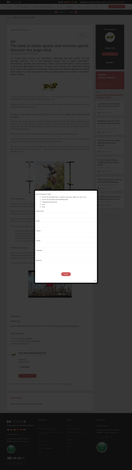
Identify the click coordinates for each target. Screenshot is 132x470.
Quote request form (43, 194)
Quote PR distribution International (55, 199)
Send (66, 274)
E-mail (38, 231)
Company (39, 250)
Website (39, 260)
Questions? (40, 211)
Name (38, 221)
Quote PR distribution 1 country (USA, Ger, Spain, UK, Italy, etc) (64, 197)
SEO (43, 204)
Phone (38, 240)
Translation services (49, 202)
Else (43, 207)
